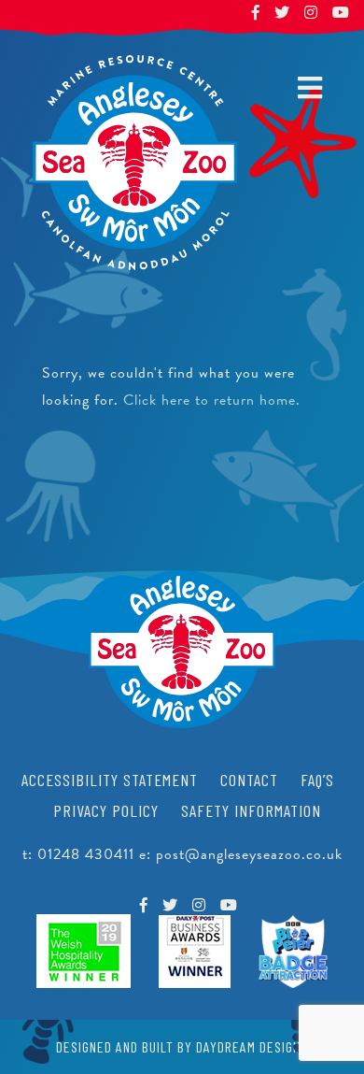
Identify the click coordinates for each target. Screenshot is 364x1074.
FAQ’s (317, 779)
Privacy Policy (106, 810)
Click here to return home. (212, 400)
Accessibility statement (109, 779)
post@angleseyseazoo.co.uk (249, 854)
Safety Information (251, 810)
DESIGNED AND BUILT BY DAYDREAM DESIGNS (182, 1046)
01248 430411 (85, 854)
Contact (249, 779)
